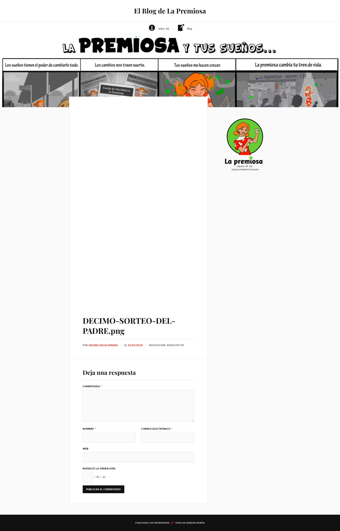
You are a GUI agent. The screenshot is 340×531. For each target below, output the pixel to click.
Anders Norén (195, 522)
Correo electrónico (156, 428)
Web (86, 448)
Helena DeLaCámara (103, 345)
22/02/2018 (135, 345)
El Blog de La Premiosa (170, 10)
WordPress (162, 522)
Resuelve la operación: (99, 468)
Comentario (92, 386)
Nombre (89, 428)
